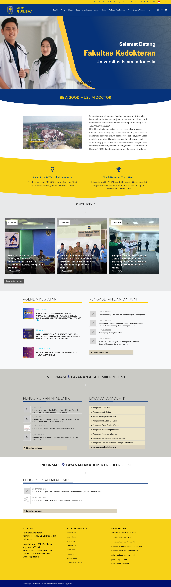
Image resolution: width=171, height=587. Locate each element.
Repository (134, 2)
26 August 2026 (66, 271)
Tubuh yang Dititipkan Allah (110, 333)
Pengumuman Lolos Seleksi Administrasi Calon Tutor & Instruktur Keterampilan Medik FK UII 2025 (55, 411)
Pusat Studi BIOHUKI (74, 563)
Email (143, 2)
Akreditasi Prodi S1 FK (123, 537)
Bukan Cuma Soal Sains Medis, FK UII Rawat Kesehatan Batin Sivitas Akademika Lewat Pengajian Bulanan (25, 261)
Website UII (71, 532)
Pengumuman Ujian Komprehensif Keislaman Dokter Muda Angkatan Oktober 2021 (66, 492)
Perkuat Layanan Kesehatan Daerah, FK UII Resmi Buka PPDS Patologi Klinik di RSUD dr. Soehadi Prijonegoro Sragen (78, 261)
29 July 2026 (117, 271)
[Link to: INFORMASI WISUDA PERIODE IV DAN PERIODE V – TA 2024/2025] (27, 437)
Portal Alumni (72, 558)
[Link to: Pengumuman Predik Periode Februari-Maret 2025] (27, 428)
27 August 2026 (14, 271)
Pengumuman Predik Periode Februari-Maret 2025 (53, 428)
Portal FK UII (107, 2)
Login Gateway (72, 537)
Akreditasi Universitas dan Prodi (123, 532)
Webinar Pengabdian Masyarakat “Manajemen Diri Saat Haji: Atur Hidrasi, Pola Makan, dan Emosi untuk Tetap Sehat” (58, 316)
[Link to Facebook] (162, 10)
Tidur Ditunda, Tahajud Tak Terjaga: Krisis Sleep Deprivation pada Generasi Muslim (119, 343)
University (97, 2)
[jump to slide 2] (86, 83)
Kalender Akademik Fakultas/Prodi (124, 551)
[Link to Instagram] (158, 10)
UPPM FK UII (71, 545)
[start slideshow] (81, 82)
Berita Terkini (12, 222)
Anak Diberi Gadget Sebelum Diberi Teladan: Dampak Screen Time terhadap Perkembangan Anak (121, 324)
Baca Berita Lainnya (14, 281)
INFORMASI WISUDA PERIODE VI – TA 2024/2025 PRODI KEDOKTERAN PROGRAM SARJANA (55, 420)
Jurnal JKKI (71, 550)
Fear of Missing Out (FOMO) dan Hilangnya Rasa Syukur (122, 315)
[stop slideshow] (89, 82)
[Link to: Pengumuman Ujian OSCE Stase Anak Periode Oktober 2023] (27, 500)
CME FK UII (71, 541)
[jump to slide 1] (85, 83)
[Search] (148, 10)
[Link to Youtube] (166, 10)
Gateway (117, 2)
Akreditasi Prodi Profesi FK (125, 542)
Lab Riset (70, 554)
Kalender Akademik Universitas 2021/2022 (127, 546)
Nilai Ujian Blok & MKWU (120, 564)
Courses (125, 2)
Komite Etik (151, 2)
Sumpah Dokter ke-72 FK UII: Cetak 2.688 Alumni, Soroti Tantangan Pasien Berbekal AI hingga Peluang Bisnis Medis (129, 261)
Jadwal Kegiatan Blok (119, 559)
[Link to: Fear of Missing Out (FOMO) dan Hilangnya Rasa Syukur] (93, 314)
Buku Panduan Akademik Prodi (123, 555)
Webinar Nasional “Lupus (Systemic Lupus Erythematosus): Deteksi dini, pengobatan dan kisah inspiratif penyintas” (58, 336)
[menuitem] (97, 2)
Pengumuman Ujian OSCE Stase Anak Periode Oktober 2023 (57, 500)
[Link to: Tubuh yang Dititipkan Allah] (93, 332)
